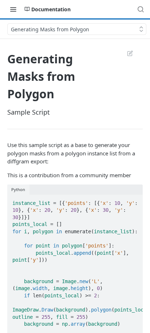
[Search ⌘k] (140, 9)
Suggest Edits (126, 53)
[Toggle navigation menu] (13, 9)
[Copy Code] (134, 201)
